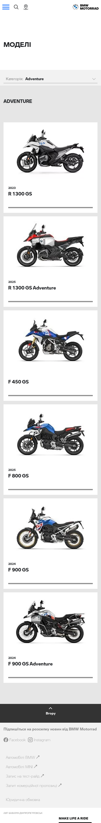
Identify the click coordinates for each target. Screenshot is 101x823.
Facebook (17, 739)
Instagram (42, 739)
